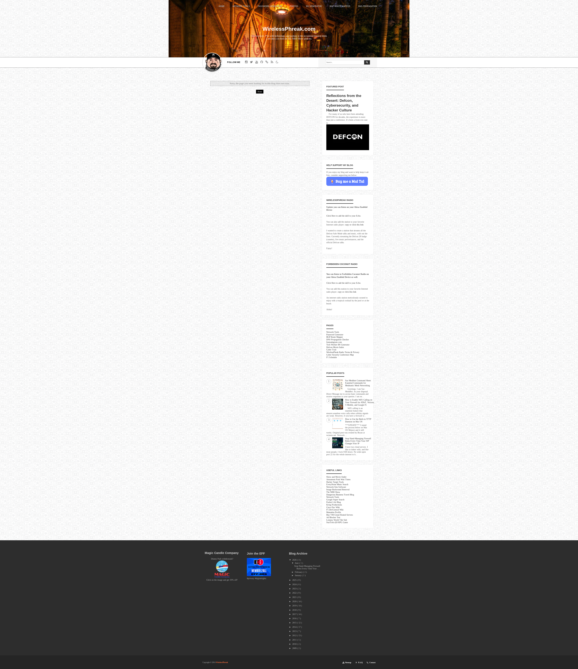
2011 (294, 640)
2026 (294, 560)
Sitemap (348, 662)
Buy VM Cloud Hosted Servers (339, 515)
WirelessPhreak (222, 662)
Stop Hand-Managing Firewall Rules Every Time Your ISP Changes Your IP (358, 441)
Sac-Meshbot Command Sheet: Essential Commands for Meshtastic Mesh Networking (358, 383)
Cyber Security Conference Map (340, 355)
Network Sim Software (336, 487)
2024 (294, 584)
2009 (294, 648)
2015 (294, 623)
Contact (372, 662)
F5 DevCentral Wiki (334, 510)
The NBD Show (333, 492)
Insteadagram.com (334, 342)
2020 (294, 601)
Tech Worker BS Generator (338, 345)
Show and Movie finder (336, 477)
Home (222, 6)
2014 (294, 627)
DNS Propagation (367, 6)
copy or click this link (354, 225)
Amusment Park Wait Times (338, 479)
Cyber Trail (331, 350)
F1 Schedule (331, 357)
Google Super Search (335, 500)
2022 (294, 593)
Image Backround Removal (338, 489)
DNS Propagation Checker (337, 339)
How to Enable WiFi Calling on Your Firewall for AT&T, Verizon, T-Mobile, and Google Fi (359, 402)
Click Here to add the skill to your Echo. (343, 216)
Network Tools (241, 6)
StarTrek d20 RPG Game (337, 522)
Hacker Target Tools (335, 482)
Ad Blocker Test (333, 517)
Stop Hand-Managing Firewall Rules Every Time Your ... (307, 567)
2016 (294, 618)
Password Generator (270, 6)
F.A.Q (360, 662)
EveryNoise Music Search (337, 484)
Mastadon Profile (333, 512)
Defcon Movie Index (335, 347)
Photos (294, 6)
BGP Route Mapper (340, 6)
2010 (294, 644)
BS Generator (314, 6)
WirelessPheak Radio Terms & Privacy (342, 352)
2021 (294, 597)
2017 (294, 614)
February (299, 572)
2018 (294, 610)
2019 (294, 606)
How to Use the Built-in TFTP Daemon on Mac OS (358, 420)
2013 (294, 631)
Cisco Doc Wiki (333, 507)
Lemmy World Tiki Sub (336, 520)
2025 (294, 580)
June (297, 563)
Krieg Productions (334, 505)
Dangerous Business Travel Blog (340, 495)
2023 (294, 589)
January (298, 575)
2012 (294, 635)
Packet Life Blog (333, 502)
